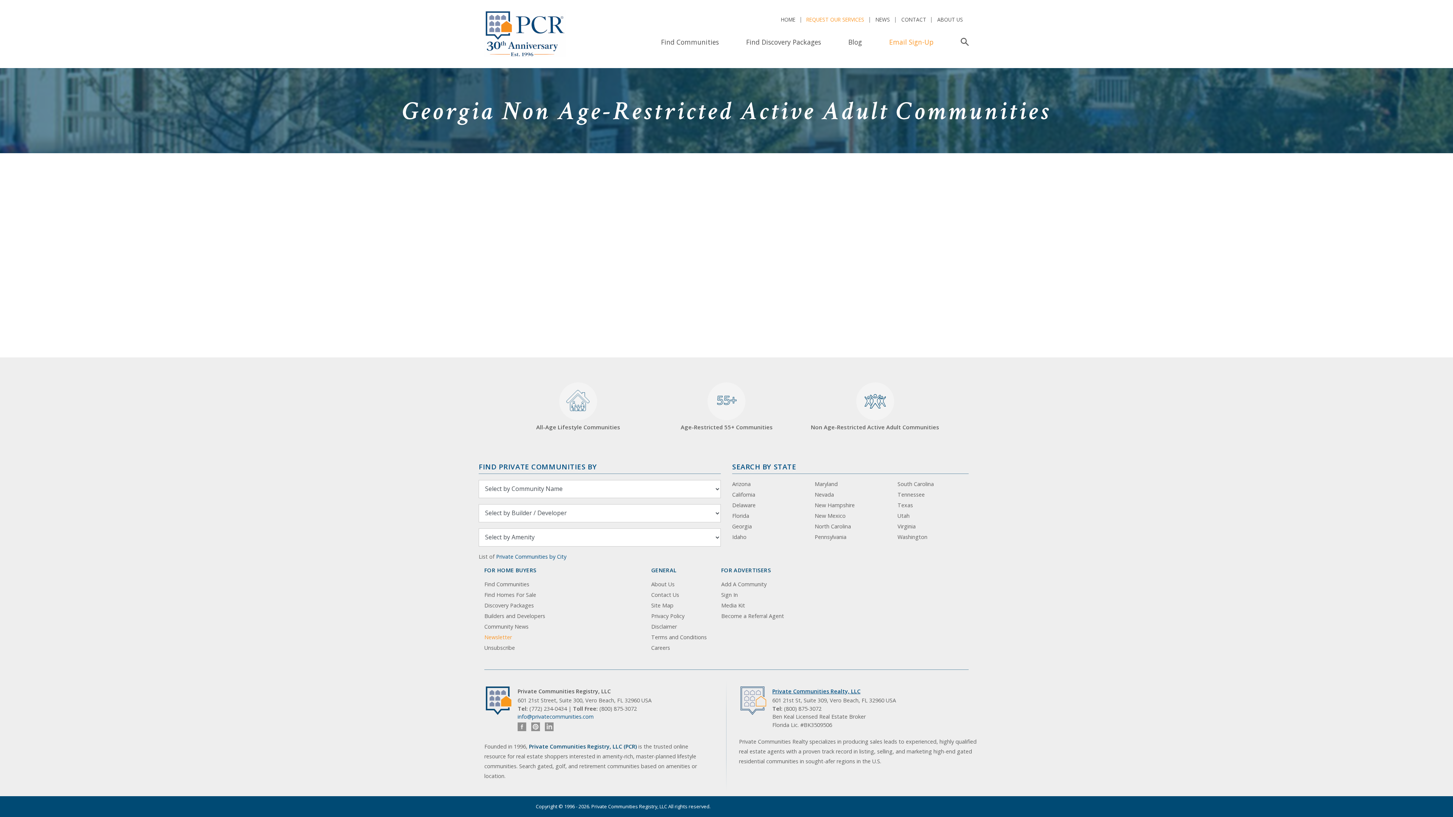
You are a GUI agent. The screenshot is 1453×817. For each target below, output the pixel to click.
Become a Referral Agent (752, 616)
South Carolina (916, 484)
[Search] (963, 42)
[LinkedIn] (549, 726)
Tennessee (911, 494)
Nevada (824, 494)
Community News (506, 626)
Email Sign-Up (911, 42)
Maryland (826, 484)
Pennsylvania (830, 537)
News (883, 19)
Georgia (742, 526)
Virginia (907, 526)
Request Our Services (835, 19)
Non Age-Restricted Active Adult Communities (875, 427)
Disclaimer (664, 626)
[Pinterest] (535, 726)
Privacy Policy (667, 616)
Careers (660, 647)
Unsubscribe (499, 647)
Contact (913, 19)
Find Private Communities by (538, 466)
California (743, 494)
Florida (740, 515)
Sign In (729, 594)
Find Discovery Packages (783, 42)
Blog (855, 42)
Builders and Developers (514, 616)
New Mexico (830, 515)
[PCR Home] (502, 701)
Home (788, 19)
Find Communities (690, 42)
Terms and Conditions (679, 637)
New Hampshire (835, 505)
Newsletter (498, 637)
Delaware (744, 505)
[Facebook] (522, 726)
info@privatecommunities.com (556, 716)
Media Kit (733, 605)
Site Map (662, 605)
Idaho (739, 537)
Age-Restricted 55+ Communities (727, 411)
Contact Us (665, 594)
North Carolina (833, 526)
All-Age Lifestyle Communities (578, 427)
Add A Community (744, 584)
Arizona (741, 484)
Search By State (764, 466)
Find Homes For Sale (510, 594)
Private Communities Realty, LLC (816, 691)
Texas (905, 505)
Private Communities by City (531, 556)
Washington (912, 537)
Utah (904, 515)
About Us (950, 19)
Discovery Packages (509, 605)
